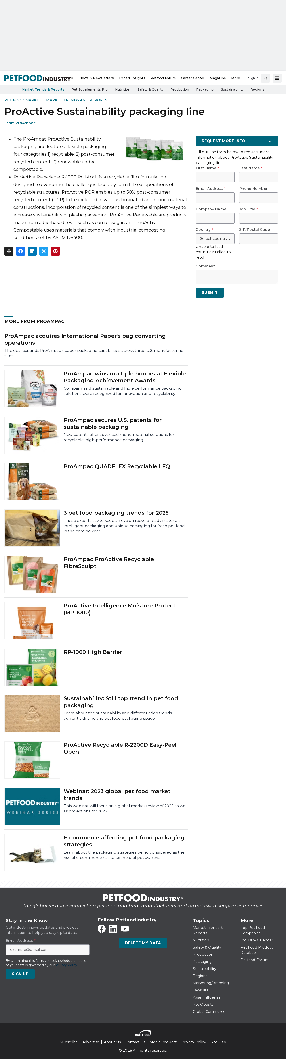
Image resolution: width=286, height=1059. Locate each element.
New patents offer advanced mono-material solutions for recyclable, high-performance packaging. (119, 437)
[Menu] (277, 78)
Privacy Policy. (66, 965)
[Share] (20, 251)
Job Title (248, 209)
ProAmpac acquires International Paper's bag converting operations (85, 339)
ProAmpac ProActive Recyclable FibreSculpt (109, 562)
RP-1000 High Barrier (93, 652)
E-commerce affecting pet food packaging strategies (124, 841)
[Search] (265, 78)
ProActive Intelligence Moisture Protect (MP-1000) (119, 609)
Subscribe (69, 1042)
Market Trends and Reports (76, 100)
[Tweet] (43, 251)
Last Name (250, 168)
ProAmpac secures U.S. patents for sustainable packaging (113, 423)
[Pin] (55, 251)
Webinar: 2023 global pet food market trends (117, 794)
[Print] (8, 251)
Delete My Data (143, 943)
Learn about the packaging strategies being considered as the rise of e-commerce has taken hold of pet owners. (124, 855)
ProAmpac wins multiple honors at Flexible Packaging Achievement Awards (125, 377)
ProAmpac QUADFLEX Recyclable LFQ (117, 466)
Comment (205, 266)
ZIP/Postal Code (254, 230)
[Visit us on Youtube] (125, 929)
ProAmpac (25, 123)
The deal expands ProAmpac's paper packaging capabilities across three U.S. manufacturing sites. (94, 353)
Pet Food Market (23, 100)
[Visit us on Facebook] (102, 929)
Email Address (210, 189)
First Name (207, 168)
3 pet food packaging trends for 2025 (116, 513)
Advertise (90, 1042)
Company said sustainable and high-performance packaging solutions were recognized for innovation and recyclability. (123, 391)
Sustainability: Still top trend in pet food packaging (121, 702)
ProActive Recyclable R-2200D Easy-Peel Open (120, 748)
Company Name (211, 209)
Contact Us (135, 1042)
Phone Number (253, 189)
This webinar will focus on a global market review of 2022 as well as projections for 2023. (126, 808)
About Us (112, 1042)
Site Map (218, 1042)
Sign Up (20, 974)
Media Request (163, 1042)
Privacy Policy (193, 1042)
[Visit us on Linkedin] (113, 929)
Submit (210, 292)
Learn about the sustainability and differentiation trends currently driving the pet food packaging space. (118, 716)
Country (204, 230)
